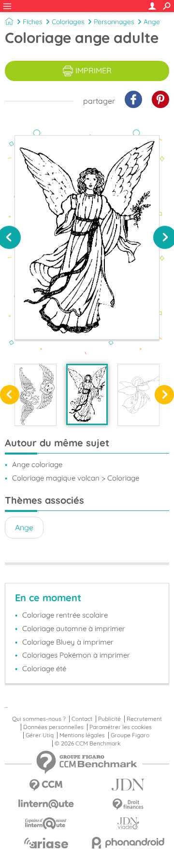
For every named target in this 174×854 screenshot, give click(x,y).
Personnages (114, 21)
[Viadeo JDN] (128, 823)
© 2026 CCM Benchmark (87, 743)
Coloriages (68, 21)
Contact (82, 719)
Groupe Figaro (130, 735)
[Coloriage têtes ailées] (35, 395)
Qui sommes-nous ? (39, 719)
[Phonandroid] (128, 843)
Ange (152, 21)
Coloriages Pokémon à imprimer (76, 655)
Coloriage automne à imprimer (73, 628)
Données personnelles (53, 727)
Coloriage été (44, 668)
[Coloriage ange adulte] (87, 394)
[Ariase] (46, 843)
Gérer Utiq (40, 735)
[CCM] (46, 785)
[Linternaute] (46, 804)
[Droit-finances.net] (128, 805)
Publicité (109, 719)
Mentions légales (82, 735)
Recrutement (144, 719)
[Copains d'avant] (46, 823)
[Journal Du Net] (128, 785)
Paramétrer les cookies (120, 727)
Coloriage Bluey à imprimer (68, 642)
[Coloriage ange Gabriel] (138, 395)
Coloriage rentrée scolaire (65, 615)
